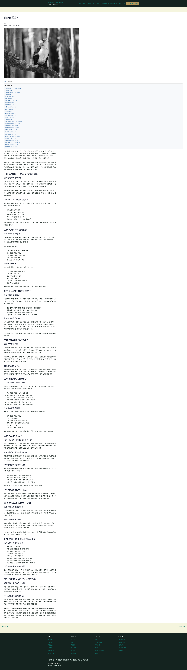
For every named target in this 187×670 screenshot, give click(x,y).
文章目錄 (9, 85)
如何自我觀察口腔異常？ (11, 113)
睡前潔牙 (73, 653)
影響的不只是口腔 (9, 109)
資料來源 (97, 645)
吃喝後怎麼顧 (105, 3)
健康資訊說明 (122, 647)
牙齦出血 (50, 645)
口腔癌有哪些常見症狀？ (11, 94)
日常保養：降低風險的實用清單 (12, 136)
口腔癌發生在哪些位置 (10, 90)
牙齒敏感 (50, 647)
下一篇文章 (183, 626)
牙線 (72, 642)
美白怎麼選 (113, 3)
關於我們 (97, 639)
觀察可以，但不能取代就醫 (11, 144)
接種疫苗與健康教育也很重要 (12, 127)
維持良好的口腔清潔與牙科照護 (12, 123)
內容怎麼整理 (98, 642)
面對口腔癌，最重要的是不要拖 (12, 142)
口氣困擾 (82, 3)
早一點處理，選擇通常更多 (11, 146)
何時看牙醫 (50, 653)
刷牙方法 (73, 639)
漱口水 (73, 650)
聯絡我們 (97, 653)
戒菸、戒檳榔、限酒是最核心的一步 (13, 121)
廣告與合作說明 (99, 650)
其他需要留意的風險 (10, 105)
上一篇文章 (4, 626)
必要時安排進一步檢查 (10, 134)
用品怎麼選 (121, 3)
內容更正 (97, 647)
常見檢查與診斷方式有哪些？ (12, 129)
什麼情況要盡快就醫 (10, 117)
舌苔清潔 (73, 647)
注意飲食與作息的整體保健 (11, 125)
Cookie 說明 (121, 642)
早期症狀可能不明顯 (10, 96)
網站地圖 (121, 650)
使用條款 (121, 645)
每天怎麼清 (96, 3)
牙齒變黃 (88, 3)
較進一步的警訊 (8, 98)
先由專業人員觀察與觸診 (11, 132)
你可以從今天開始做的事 (11, 138)
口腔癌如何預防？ (9, 119)
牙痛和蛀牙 (50, 650)
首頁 (5, 81)
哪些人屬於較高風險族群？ (11, 100)
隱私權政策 (121, 639)
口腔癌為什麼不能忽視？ (11, 107)
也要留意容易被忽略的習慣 (11, 140)
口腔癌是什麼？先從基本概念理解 (13, 88)
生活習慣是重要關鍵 (10, 102)
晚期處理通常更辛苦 (10, 111)
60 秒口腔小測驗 (133, 3)
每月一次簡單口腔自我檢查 (11, 115)
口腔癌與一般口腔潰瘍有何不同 (12, 92)
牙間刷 (73, 645)
